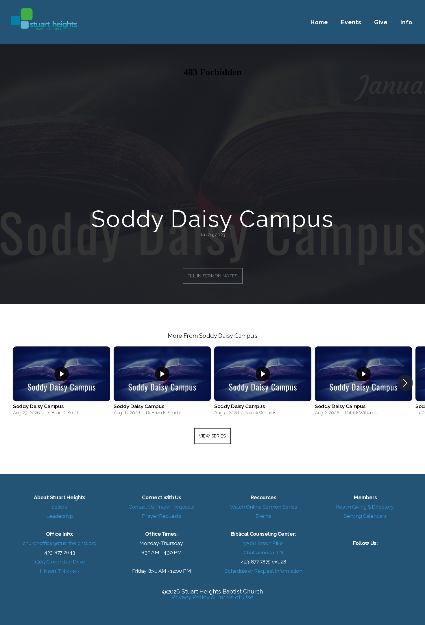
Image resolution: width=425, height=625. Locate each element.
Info (407, 22)
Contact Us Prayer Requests (162, 507)
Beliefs (59, 507)
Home (319, 22)
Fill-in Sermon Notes (213, 276)
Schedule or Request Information (263, 571)
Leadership (59, 516)
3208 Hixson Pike (263, 543)
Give (381, 22)
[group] (61, 382)
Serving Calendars (365, 516)
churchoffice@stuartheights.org (60, 543)
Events (351, 22)
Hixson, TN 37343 (60, 571)
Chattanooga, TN (263, 552)
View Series (212, 436)
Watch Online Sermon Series (263, 507)
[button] (405, 383)
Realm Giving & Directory (365, 507)
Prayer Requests (161, 516)
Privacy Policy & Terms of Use (212, 597)
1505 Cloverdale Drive (59, 562)
